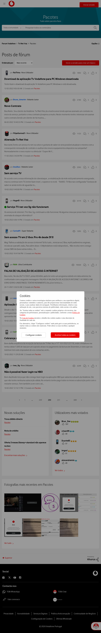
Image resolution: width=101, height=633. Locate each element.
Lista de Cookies (28, 318)
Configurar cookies (34, 335)
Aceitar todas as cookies (65, 335)
